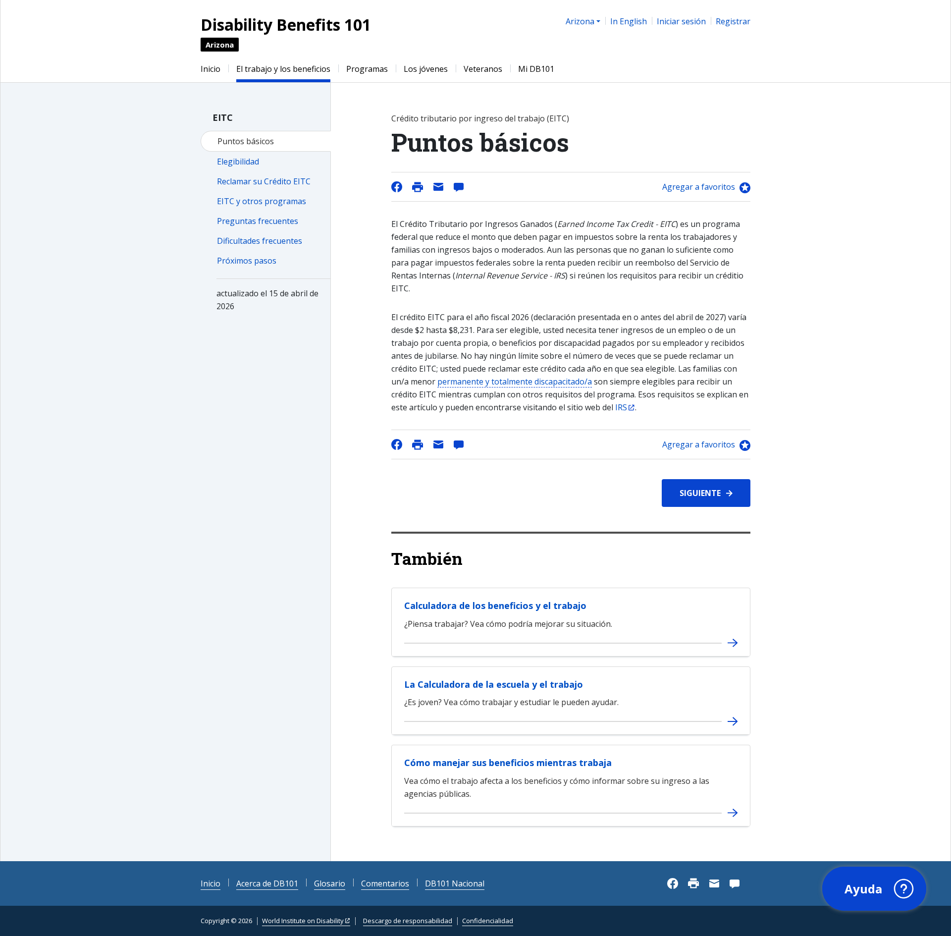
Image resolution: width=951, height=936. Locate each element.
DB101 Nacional (454, 883)
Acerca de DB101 (267, 883)
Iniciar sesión (681, 21)
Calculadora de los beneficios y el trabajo (495, 605)
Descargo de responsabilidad (407, 920)
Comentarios (385, 883)
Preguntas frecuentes (257, 221)
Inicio (210, 68)
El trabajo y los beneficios (283, 68)
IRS (621, 407)
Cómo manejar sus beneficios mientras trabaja (508, 763)
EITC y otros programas (261, 201)
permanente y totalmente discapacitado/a (514, 381)
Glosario (329, 883)
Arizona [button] (580, 21)
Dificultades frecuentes (259, 240)
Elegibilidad (238, 161)
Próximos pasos (246, 260)
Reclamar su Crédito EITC (264, 181)
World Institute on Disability (303, 920)
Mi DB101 (536, 68)
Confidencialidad (487, 920)
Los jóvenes (426, 68)
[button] (874, 889)
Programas (367, 68)
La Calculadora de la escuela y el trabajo (493, 684)
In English (628, 21)
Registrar (733, 21)
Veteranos (483, 68)
